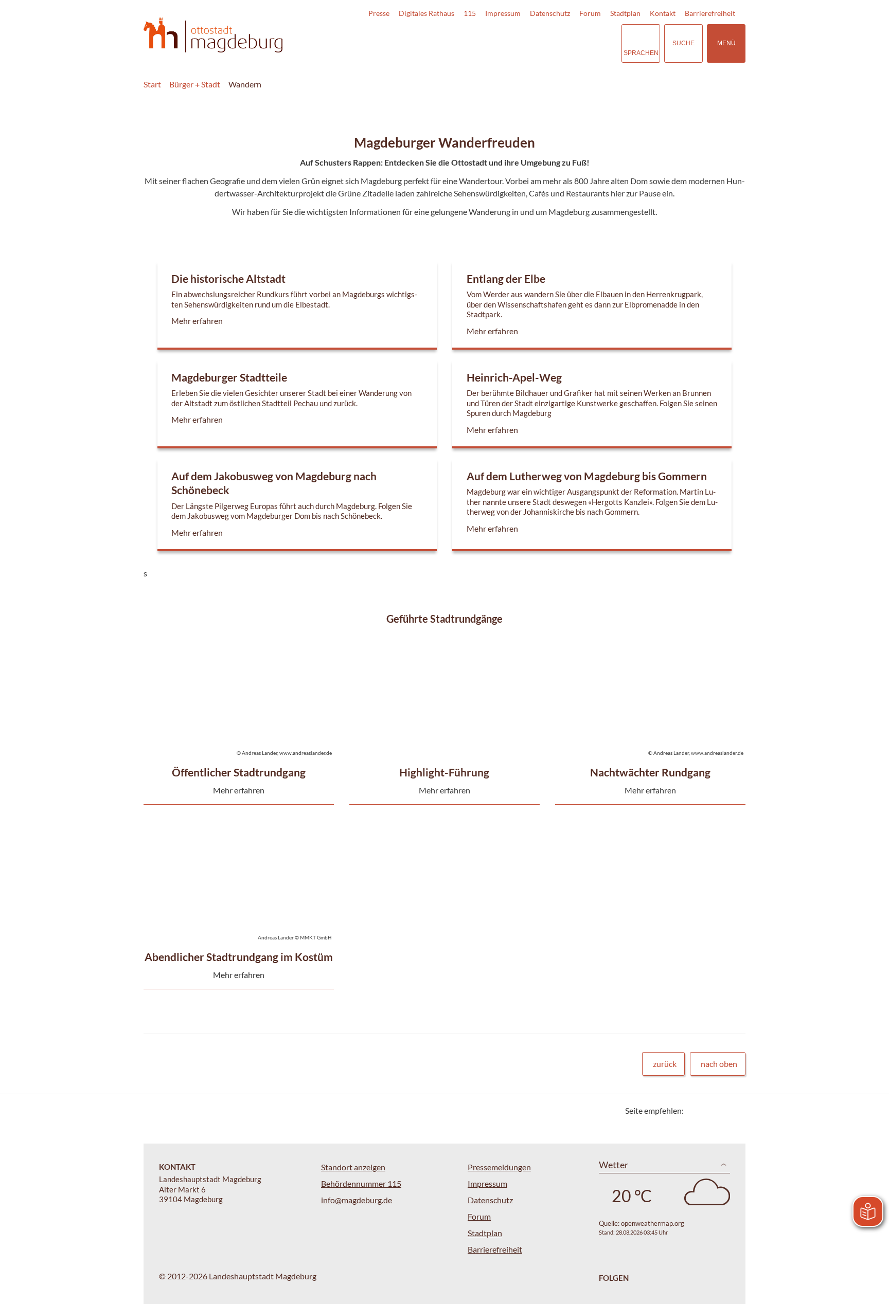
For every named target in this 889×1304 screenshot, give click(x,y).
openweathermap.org (652, 1223)
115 (470, 13)
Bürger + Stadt (194, 84)
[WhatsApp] (734, 1110)
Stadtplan (625, 13)
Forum (590, 13)
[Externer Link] (542, 43)
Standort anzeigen (353, 1167)
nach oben (719, 1063)
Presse (378, 13)
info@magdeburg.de (356, 1200)
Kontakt (662, 13)
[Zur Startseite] (213, 35)
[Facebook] (708, 1110)
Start (152, 84)
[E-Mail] (721, 1110)
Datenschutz (550, 13)
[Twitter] (695, 1110)
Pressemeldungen (499, 1167)
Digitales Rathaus (426, 13)
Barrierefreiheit (710, 13)
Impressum (503, 13)
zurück (665, 1063)
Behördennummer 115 (361, 1183)
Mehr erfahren (294, 310)
